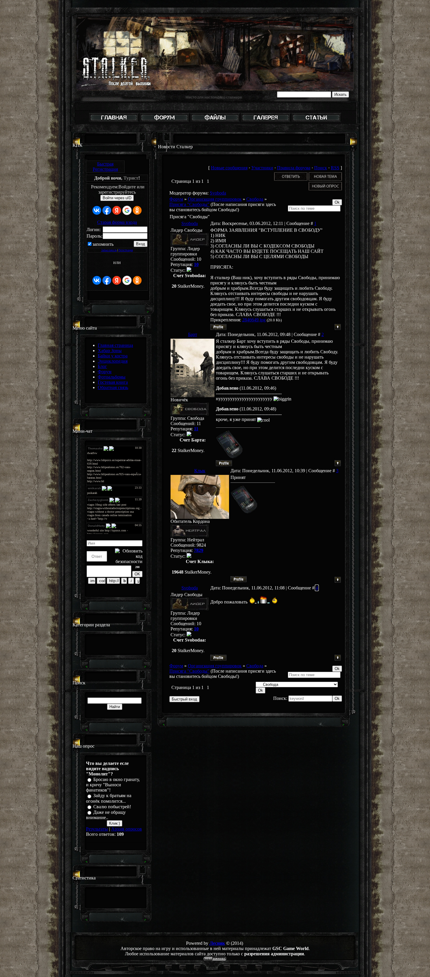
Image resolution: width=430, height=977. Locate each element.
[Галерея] (265, 121)
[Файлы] (215, 121)
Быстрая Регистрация (105, 166)
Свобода (254, 199)
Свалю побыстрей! (112, 806)
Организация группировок (215, 199)
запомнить (102, 244)
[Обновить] (140, 536)
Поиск (320, 167)
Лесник (217, 943)
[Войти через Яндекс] (116, 210)
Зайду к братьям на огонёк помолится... (108, 798)
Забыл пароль (109, 250)
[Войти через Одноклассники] (137, 210)
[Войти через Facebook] (106, 210)
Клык (199, 470)
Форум (176, 199)
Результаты (97, 828)
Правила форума (293, 167)
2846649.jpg (254, 319)
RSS (335, 167)
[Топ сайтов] (316, 121)
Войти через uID (117, 198)
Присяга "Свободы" (189, 204)
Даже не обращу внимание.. (106, 815)
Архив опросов (126, 828)
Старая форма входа (117, 222)
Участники (262, 167)
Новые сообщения (229, 167)
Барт (192, 334)
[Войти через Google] (127, 210)
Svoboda (218, 192)
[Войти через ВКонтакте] (96, 210)
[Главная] (114, 121)
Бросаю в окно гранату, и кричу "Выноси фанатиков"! (113, 784)
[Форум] (164, 121)
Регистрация (125, 250)
